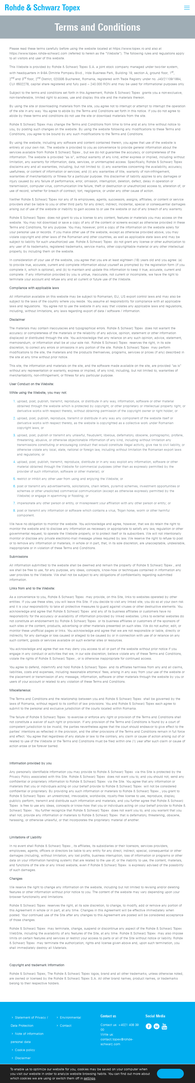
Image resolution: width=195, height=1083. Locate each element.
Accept (170, 1073)
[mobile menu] (187, 7)
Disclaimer (22, 1058)
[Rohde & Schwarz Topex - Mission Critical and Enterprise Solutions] (42, 7)
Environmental (70, 1017)
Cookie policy (25, 1050)
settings (89, 1078)
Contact (65, 1025)
